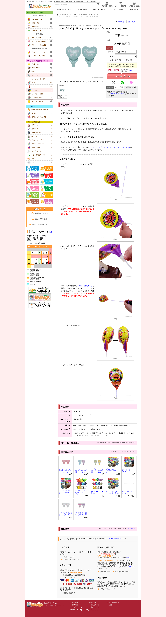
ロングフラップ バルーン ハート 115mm (112, 492)
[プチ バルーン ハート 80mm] (129, 461)
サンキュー (94, 15)
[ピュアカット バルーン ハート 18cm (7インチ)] (66, 483)
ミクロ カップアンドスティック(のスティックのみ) (110, 147)
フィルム (75, 15)
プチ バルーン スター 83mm (97, 492)
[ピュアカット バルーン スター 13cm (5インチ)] (82, 483)
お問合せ (75, 602)
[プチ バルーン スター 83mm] (97, 483)
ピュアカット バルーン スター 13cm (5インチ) (81, 492)
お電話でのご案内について (72, 560)
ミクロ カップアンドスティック (128, 492)
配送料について (106, 572)
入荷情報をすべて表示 (115, 94)
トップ (64, 15)
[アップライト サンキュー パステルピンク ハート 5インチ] (66, 461)
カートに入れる (122, 76)
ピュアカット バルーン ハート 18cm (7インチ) (65, 492)
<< (31, 243)
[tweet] (113, 84)
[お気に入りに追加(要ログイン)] (131, 84)
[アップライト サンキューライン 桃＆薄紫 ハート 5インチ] (82, 505)
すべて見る (131, 528)
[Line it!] (122, 84)
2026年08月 (39, 243)
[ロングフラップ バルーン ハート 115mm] (113, 483)
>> (48, 243)
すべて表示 (119, 87)
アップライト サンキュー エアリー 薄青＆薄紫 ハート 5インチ (81, 470)
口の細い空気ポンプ (85, 285)
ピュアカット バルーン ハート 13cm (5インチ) (112, 470)
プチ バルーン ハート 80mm (128, 470)
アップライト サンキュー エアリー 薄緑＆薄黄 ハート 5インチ (97, 470)
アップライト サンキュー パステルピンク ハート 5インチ (65, 470)
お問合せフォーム (41, 213)
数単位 (110, 52)
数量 (111, 56)
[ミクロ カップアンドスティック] (129, 483)
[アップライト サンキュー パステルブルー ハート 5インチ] (81, 78)
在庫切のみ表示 (131, 87)
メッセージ (84, 15)
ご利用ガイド (94, 605)
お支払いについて (69, 593)
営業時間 (75, 605)
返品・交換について (108, 589)
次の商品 (131, 21)
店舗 (77, 1)
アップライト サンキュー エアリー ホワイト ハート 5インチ (65, 513)
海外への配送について (116, 539)
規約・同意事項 (114, 602)
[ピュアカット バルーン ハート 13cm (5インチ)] (113, 461)
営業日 (130, 567)
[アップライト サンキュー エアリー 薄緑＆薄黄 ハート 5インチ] (97, 461)
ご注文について (68, 557)
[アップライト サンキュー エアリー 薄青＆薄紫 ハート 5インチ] (82, 461)
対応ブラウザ (94, 607)
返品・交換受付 (41, 219)
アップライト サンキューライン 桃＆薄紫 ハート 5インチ (81, 513)
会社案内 (93, 602)
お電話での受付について (39, 224)
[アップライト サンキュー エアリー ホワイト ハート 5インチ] (66, 505)
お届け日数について (122, 572)
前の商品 (121, 21)
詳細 (50, 232)
